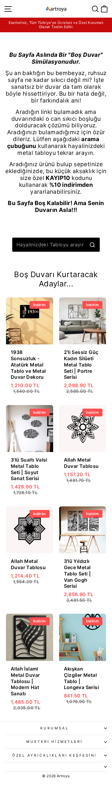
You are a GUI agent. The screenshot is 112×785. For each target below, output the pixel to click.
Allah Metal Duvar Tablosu (81, 463)
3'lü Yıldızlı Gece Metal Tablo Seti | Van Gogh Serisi (77, 573)
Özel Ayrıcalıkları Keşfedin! (54, 755)
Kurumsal (54, 728)
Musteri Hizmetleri (54, 742)
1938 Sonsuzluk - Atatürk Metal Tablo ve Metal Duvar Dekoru (28, 364)
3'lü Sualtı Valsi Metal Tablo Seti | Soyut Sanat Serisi (29, 469)
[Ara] (92, 244)
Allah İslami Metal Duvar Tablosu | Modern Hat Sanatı (25, 681)
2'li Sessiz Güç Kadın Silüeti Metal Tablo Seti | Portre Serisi (81, 364)
